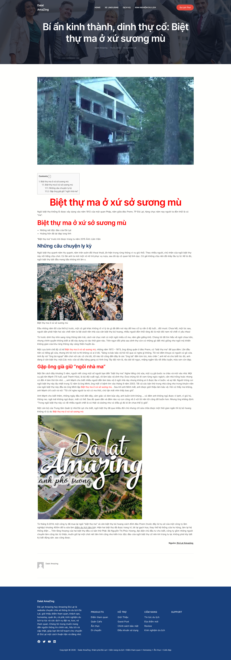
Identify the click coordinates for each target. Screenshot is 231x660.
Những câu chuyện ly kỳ (58, 188)
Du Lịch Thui (185, 7)
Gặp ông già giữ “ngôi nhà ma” (61, 191)
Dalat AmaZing (45, 601)
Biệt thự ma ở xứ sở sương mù (54, 181)
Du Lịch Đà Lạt (129, 48)
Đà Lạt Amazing (185, 543)
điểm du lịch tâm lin (85, 527)
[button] (49, 176)
